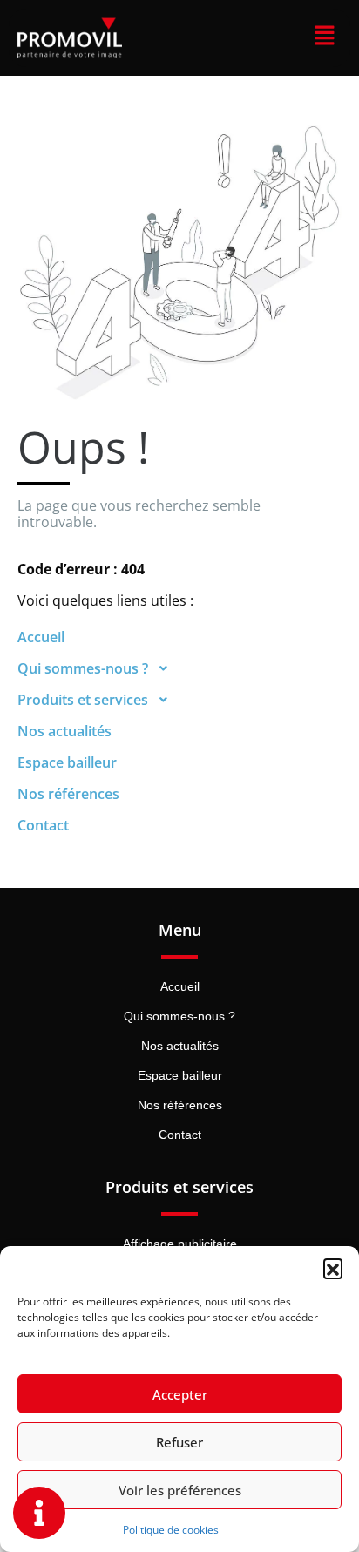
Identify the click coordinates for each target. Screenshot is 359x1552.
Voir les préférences (180, 1490)
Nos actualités (64, 731)
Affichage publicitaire (180, 1243)
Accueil (40, 637)
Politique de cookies (171, 1529)
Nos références (68, 793)
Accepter (179, 1394)
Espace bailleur (67, 762)
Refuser (179, 1442)
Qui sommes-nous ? (82, 668)
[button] (333, 1268)
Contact (43, 825)
